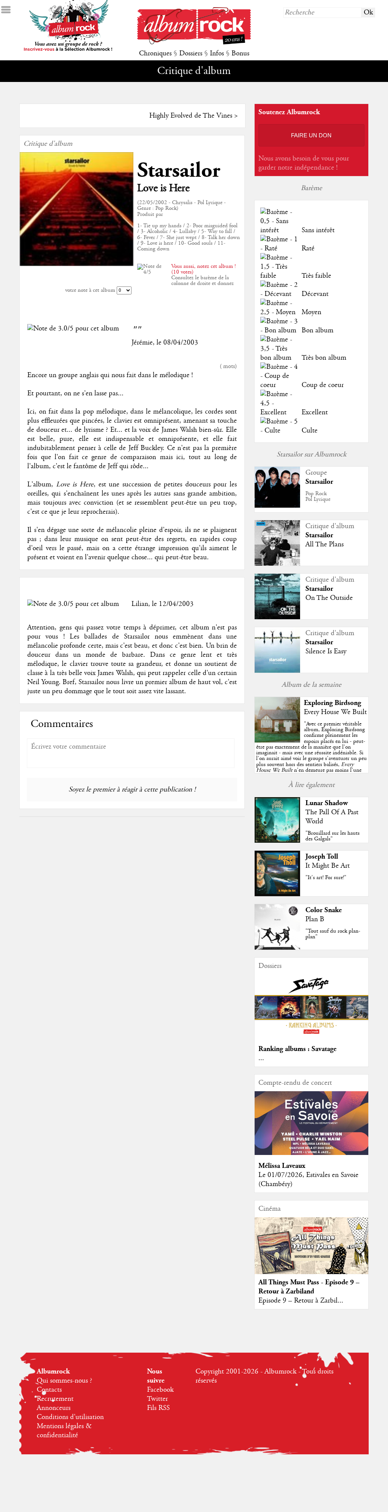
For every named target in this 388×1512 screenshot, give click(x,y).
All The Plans (324, 544)
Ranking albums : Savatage (297, 1049)
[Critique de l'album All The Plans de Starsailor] (277, 563)
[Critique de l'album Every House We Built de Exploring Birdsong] (277, 740)
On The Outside (329, 598)
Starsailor (178, 170)
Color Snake (323, 910)
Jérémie (142, 342)
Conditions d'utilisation (70, 1417)
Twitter (157, 1398)
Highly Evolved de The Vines (190, 115)
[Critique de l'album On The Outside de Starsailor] (277, 617)
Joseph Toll (321, 856)
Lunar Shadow (326, 803)
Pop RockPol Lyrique (317, 496)
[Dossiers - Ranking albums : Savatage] (311, 1036)
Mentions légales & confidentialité (64, 1431)
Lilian (139, 604)
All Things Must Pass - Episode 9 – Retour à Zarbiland (309, 1287)
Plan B (314, 919)
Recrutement (55, 1398)
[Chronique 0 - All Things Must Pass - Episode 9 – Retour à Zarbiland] (311, 1252)
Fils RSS (158, 1408)
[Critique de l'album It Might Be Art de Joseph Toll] (277, 894)
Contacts (49, 1389)
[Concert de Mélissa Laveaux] (311, 1153)
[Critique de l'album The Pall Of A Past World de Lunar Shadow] (277, 840)
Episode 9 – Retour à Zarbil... (300, 1300)
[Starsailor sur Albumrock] (277, 505)
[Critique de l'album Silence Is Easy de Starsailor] (277, 670)
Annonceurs (53, 1408)
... (261, 1058)
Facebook (160, 1389)
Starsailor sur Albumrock (311, 454)
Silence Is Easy (325, 651)
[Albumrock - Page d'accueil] (194, 42)
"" (311, 755)
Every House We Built (335, 712)
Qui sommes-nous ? (64, 1380)
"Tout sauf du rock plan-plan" (332, 934)
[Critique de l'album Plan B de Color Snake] (277, 947)
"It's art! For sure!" (325, 877)
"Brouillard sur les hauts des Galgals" (332, 836)
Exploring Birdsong (332, 703)
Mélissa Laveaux (281, 1165)
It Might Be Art (327, 865)
